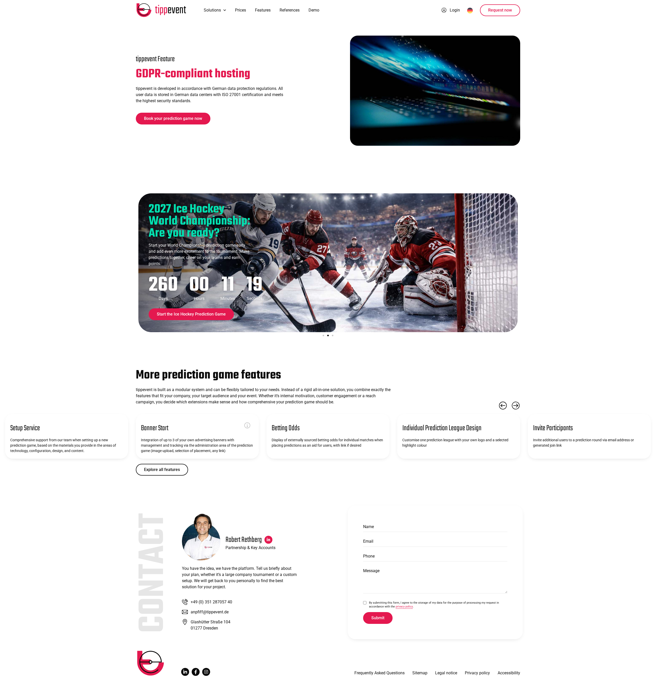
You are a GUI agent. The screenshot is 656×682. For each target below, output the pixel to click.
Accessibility (509, 672)
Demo (314, 10)
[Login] (444, 10)
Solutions (212, 10)
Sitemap (419, 672)
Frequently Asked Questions (379, 672)
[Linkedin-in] (185, 672)
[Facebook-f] (196, 672)
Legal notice (446, 672)
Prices (240, 10)
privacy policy (404, 606)
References (290, 10)
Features (263, 10)
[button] (323, 335)
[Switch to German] (470, 10)
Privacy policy (477, 672)
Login (455, 10)
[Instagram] (206, 672)
